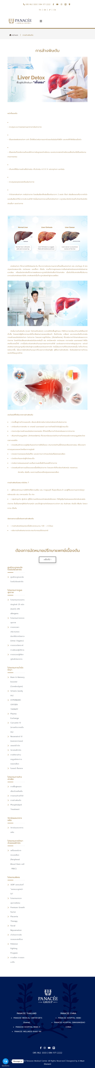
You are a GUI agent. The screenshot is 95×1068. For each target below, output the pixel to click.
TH (40, 10)
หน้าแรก (14, 35)
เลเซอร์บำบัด (15, 745)
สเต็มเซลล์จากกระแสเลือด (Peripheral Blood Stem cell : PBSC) (17, 859)
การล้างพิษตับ (15, 800)
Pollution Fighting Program (14, 948)
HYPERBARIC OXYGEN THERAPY (15, 704)
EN (45, 10)
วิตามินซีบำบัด (15, 750)
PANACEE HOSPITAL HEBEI (69, 1018)
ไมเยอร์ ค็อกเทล (16, 768)
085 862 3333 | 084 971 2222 (37, 4)
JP (50, 10)
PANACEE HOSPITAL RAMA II (28, 1027)
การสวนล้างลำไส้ (16, 795)
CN (54, 10)
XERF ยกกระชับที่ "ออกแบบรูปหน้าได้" (17, 889)
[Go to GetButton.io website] (5, 1065)
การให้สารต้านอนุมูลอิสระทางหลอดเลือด (16, 759)
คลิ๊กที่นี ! (47, 559)
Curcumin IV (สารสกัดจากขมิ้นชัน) (17, 727)
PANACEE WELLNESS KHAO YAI (27, 1031)
